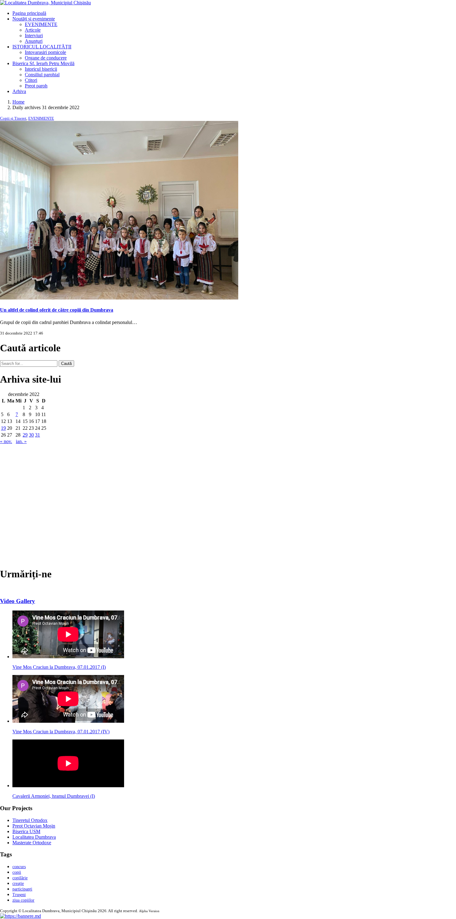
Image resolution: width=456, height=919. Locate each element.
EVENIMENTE (41, 24)
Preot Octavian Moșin (33, 825)
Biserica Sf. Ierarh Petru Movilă (43, 63)
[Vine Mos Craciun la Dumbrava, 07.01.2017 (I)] (68, 656)
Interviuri (34, 35)
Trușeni (19, 894)
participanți (22, 889)
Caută (66, 363)
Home (18, 101)
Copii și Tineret (13, 118)
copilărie (20, 878)
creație (18, 883)
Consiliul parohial (42, 74)
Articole (33, 30)
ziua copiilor (23, 900)
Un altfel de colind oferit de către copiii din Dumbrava (56, 310)
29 (25, 434)
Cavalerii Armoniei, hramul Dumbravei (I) (53, 796)
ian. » (21, 441)
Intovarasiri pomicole (45, 52)
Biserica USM (26, 831)
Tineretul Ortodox (29, 820)
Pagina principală (29, 13)
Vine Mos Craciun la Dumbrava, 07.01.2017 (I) (59, 667)
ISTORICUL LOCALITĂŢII (41, 46)
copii (16, 872)
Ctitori (31, 80)
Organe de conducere (46, 57)
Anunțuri (33, 41)
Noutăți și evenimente (33, 18)
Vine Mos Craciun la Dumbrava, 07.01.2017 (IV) (61, 731)
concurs (19, 866)
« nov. (6, 441)
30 (31, 434)
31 (37, 434)
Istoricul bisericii (41, 69)
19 (3, 428)
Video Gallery (17, 601)
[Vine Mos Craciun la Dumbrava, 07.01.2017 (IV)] (68, 721)
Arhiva (19, 91)
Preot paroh (36, 85)
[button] (20, 916)
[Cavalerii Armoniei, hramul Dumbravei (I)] (68, 785)
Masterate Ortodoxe (31, 842)
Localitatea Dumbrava (34, 837)
